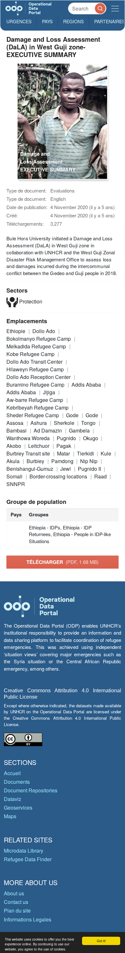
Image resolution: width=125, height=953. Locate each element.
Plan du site (17, 910)
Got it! (101, 940)
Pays (47, 21)
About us (14, 893)
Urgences (18, 21)
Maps (10, 816)
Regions (73, 21)
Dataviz (12, 799)
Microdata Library (23, 850)
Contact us (16, 902)
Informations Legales (27, 919)
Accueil (12, 773)
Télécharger (62, 561)
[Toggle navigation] (115, 8)
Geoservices (18, 807)
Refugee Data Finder (28, 859)
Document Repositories (30, 790)
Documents (17, 781)
